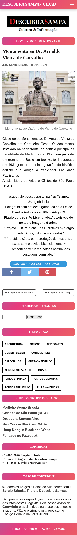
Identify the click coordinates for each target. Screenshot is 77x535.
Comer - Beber (15, 352)
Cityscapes (55, 344)
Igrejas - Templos (40, 361)
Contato (59, 528)
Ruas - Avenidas (48, 387)
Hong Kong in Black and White (26, 430)
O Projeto (31, 528)
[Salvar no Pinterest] (48, 272)
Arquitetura (14, 344)
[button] (72, 5)
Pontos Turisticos (17, 387)
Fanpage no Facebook (20, 435)
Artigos (34, 344)
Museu (42, 370)
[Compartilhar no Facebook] (11, 272)
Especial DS (13, 361)
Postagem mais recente (19, 292)
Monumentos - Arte (18, 370)
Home (16, 528)
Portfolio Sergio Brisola (20, 407)
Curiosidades (41, 352)
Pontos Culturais (45, 378)
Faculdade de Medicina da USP (27, 154)
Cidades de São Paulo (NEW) (25, 413)
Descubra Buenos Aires (21, 418)
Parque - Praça (15, 378)
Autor (45, 528)
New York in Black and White (24, 424)
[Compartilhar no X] (30, 272)
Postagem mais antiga (58, 292)
